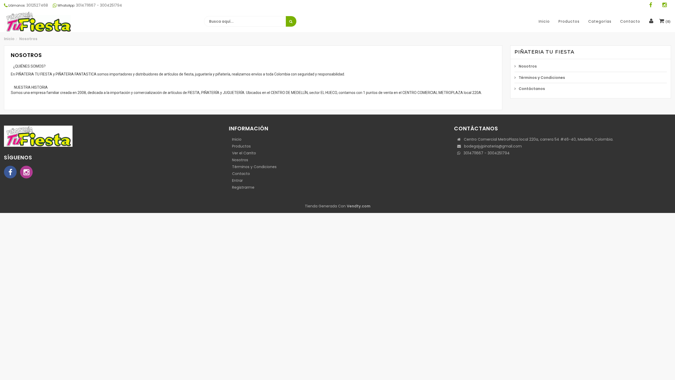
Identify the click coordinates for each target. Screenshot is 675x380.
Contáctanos (532, 88)
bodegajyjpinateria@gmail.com (491, 146)
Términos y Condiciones (542, 77)
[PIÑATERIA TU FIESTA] (38, 21)
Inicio (9, 38)
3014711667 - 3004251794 (485, 153)
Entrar (237, 180)
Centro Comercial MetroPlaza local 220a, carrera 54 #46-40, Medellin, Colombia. (537, 139)
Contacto (241, 173)
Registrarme (243, 187)
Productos (241, 146)
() (667, 21)
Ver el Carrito (244, 153)
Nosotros (28, 38)
